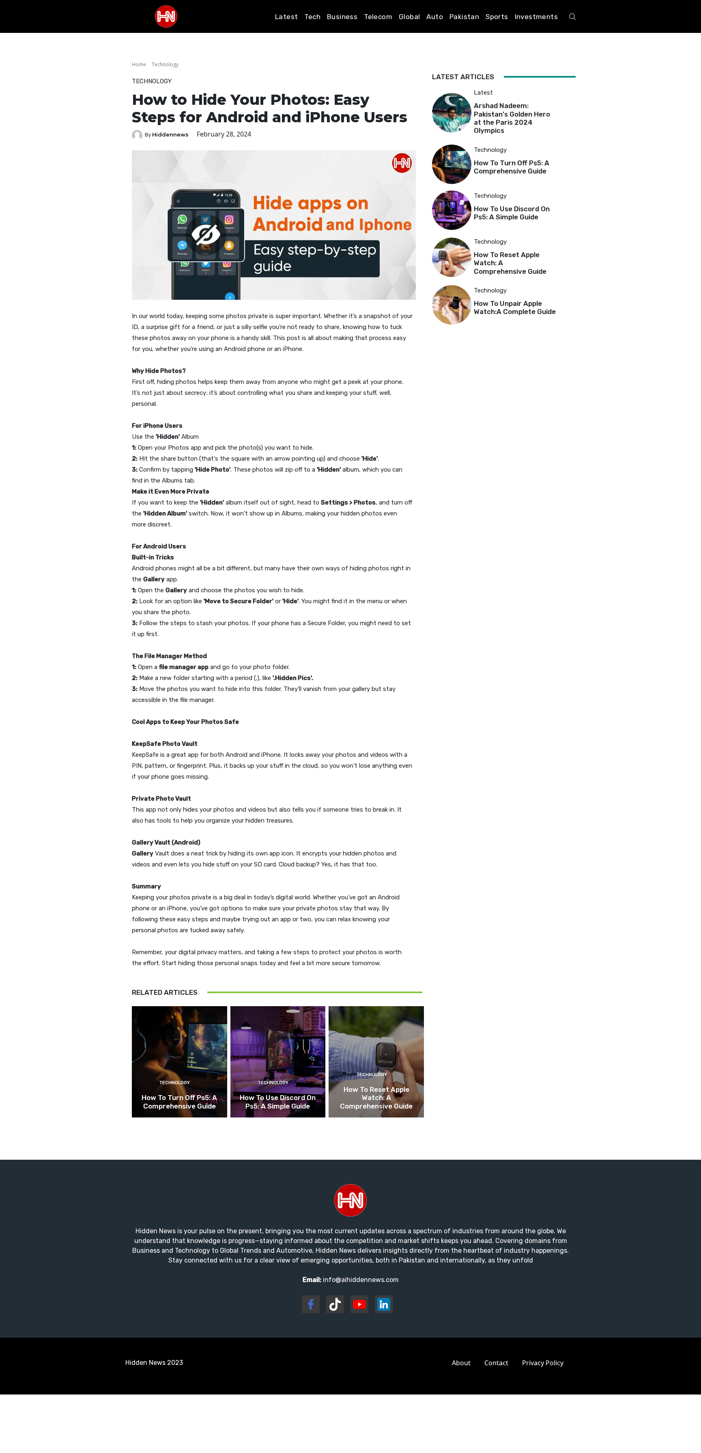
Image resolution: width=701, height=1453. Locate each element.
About (461, 1362)
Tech (312, 17)
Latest (286, 17)
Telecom (378, 17)
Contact (496, 1362)
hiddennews (170, 134)
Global (409, 17)
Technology (165, 64)
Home (139, 64)
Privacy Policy (542, 1362)
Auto (434, 17)
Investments (536, 17)
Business (342, 17)
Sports (497, 17)
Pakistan (464, 17)
